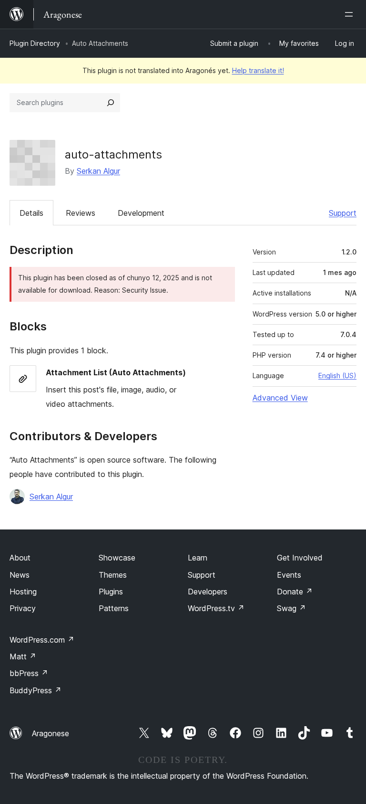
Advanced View (280, 397)
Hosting (23, 591)
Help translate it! (258, 70)
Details (31, 213)
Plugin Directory (35, 43)
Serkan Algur (98, 171)
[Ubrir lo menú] (351, 14)
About (20, 557)
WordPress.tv (216, 608)
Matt (23, 656)
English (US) (337, 375)
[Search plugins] (110, 102)
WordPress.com (42, 640)
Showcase (117, 557)
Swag (291, 608)
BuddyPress (35, 690)
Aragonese (50, 733)
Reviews (80, 213)
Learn (197, 557)
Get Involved (300, 557)
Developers (207, 591)
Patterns (114, 608)
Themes (113, 575)
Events (289, 575)
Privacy (23, 608)
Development (141, 213)
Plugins (111, 591)
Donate (295, 591)
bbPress (29, 673)
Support (342, 213)
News (20, 575)
